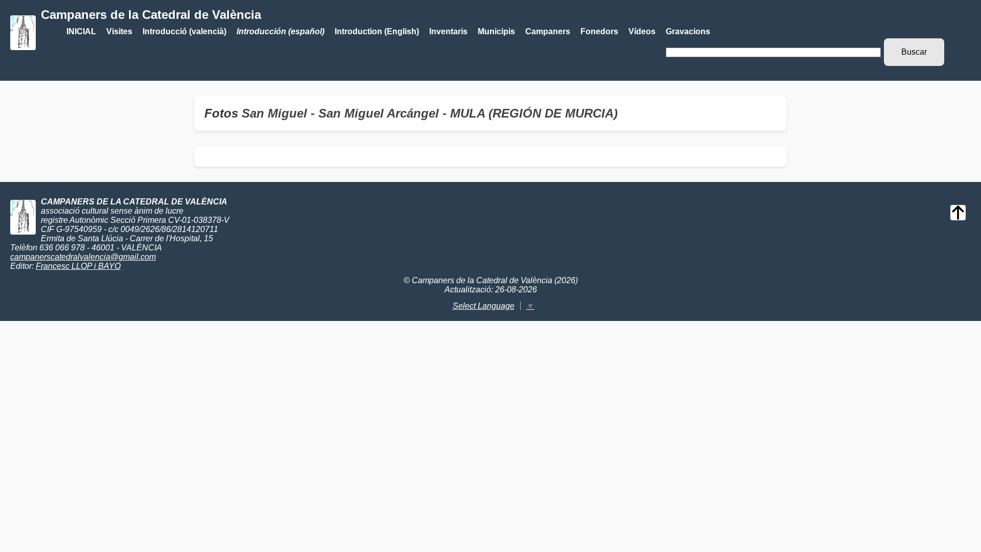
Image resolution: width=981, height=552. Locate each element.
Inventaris (448, 31)
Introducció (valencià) (184, 31)
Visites (119, 31)
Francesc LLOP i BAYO (78, 266)
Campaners (547, 31)
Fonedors (599, 31)
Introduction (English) (377, 31)
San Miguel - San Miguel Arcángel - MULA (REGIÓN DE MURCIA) (430, 113)
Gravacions (688, 31)
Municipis (496, 31)
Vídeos (642, 31)
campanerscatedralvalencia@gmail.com (83, 256)
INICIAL (81, 31)
